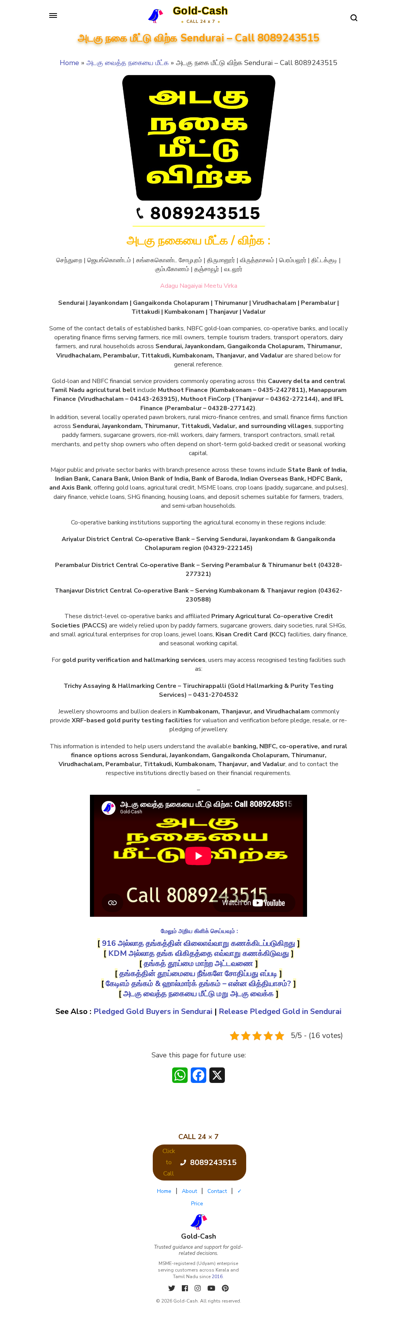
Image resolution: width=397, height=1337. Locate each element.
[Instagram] (199, 1288)
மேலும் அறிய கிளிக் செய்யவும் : (199, 931)
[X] (172, 1288)
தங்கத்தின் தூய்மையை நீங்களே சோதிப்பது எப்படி (198, 973)
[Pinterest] (225, 1288)
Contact (217, 1191)
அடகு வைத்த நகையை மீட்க (127, 62)
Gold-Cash (200, 11)
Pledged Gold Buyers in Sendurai (152, 1011)
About (189, 1191)
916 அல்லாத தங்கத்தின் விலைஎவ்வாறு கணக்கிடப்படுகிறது (198, 943)
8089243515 (213, 1162)
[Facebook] (186, 1288)
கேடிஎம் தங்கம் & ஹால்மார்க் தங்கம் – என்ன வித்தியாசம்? (198, 983)
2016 (217, 1276)
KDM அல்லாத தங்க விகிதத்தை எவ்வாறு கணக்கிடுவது (198, 953)
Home (69, 62)
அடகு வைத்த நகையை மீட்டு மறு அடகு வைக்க (198, 993)
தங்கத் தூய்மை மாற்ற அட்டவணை (198, 963)
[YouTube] (212, 1288)
